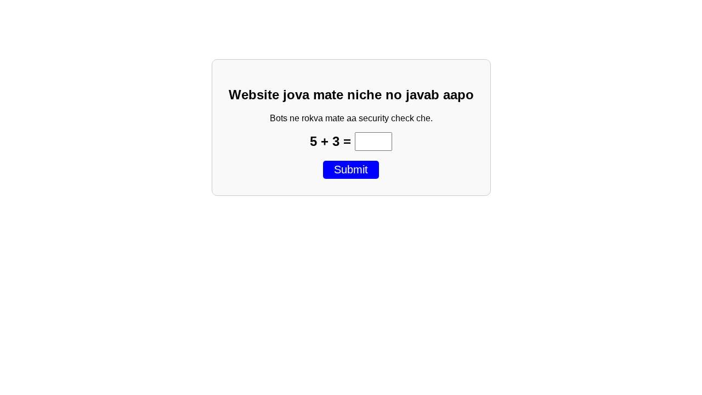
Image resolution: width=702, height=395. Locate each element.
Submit (351, 169)
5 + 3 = (332, 141)
